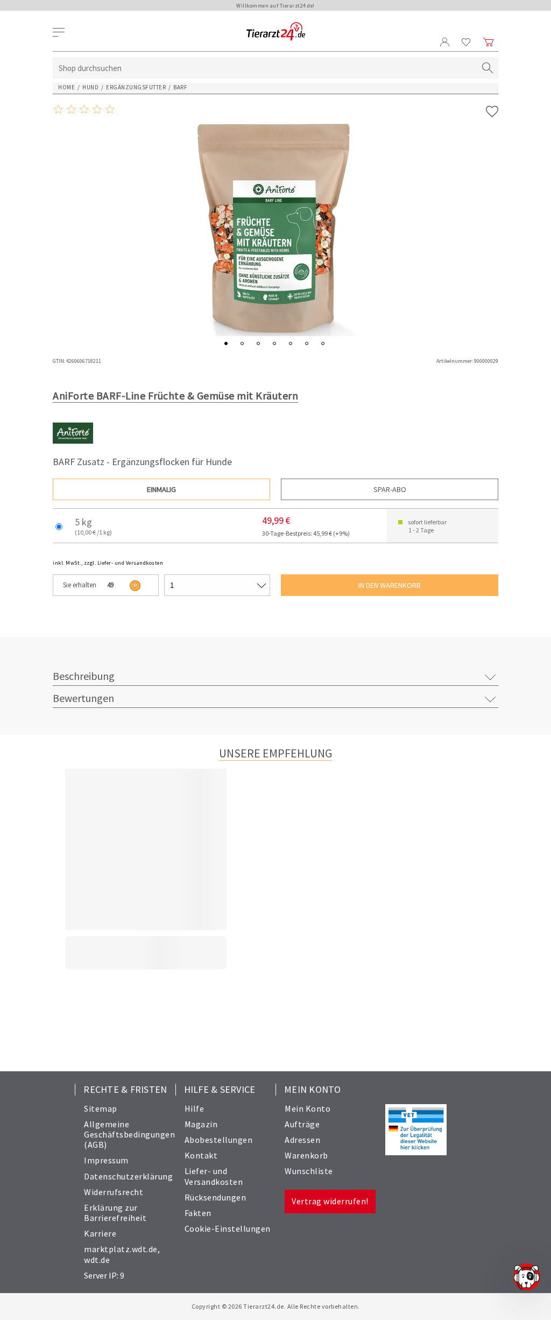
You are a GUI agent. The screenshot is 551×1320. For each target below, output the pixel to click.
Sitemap (100, 1108)
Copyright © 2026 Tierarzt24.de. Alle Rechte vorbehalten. (276, 1306)
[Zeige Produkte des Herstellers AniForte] (73, 450)
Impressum (106, 1160)
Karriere (100, 1233)
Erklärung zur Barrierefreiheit (115, 1212)
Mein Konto (307, 1108)
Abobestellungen (219, 1139)
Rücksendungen (215, 1197)
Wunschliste (309, 1170)
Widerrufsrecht (113, 1191)
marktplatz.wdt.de (121, 1249)
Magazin (201, 1124)
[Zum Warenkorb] (488, 42)
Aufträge (302, 1124)
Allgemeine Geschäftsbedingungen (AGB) (129, 1134)
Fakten (198, 1212)
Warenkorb (306, 1155)
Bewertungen (83, 698)
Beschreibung (84, 676)
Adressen (302, 1139)
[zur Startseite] (275, 32)
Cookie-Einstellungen (228, 1228)
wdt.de (97, 1259)
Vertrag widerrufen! (330, 1201)
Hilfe (194, 1108)
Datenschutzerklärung (128, 1176)
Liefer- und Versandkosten (214, 1175)
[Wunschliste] (466, 42)
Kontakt (201, 1155)
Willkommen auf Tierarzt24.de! (275, 5)
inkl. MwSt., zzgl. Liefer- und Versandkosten (108, 562)
